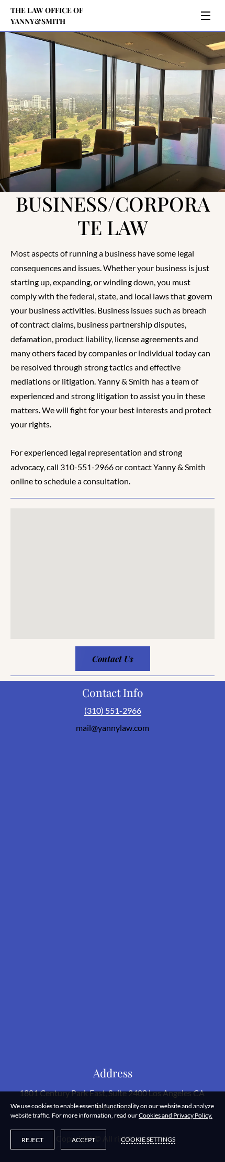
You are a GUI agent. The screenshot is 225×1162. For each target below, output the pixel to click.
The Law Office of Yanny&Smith (47, 15)
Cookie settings (148, 1139)
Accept (83, 1140)
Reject (32, 1140)
